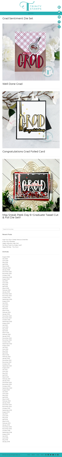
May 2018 (5, 440)
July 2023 (5, 325)
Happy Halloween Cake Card (10, 243)
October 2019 (6, 408)
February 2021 (6, 379)
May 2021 (5, 373)
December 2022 (7, 338)
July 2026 (5, 258)
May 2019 (5, 417)
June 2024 (5, 305)
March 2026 (5, 266)
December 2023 (7, 316)
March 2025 (5, 288)
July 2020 (5, 391)
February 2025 (6, 290)
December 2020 (7, 382)
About (33, 454)
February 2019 (6, 423)
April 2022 (5, 353)
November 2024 (7, 295)
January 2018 (6, 441)
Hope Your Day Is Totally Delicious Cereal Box (15, 239)
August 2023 (6, 323)
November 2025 (7, 273)
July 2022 (5, 347)
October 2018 (6, 430)
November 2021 (6, 362)
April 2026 (5, 264)
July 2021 (5, 369)
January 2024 (6, 314)
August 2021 (5, 367)
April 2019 (5, 419)
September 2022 (7, 343)
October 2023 (6, 319)
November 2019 (7, 406)
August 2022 (6, 345)
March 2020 (5, 399)
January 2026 (6, 270)
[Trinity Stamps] (31, 6)
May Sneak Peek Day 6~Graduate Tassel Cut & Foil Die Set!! (30, 216)
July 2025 (5, 281)
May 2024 (5, 307)
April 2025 (5, 286)
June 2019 (5, 416)
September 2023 (7, 321)
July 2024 (5, 303)
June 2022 (5, 349)
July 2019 (5, 414)
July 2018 (5, 436)
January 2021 (6, 380)
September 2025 (7, 277)
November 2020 (7, 384)
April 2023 (5, 331)
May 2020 (5, 395)
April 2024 (5, 308)
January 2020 (6, 403)
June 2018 (5, 438)
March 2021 (5, 377)
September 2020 (7, 388)
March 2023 (5, 332)
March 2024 (5, 310)
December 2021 (6, 360)
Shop (42, 454)
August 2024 (6, 301)
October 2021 (6, 364)
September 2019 (7, 410)
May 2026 (5, 262)
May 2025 (5, 284)
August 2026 (6, 257)
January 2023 (6, 336)
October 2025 (6, 275)
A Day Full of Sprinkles (8, 241)
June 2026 (5, 260)
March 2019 (5, 421)
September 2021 (7, 366)
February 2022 (6, 356)
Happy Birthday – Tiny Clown (10, 247)
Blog (38, 454)
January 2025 (6, 292)
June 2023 (5, 327)
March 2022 (5, 355)
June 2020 (5, 393)
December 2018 (7, 427)
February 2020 (6, 401)
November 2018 (7, 428)
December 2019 (7, 404)
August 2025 (6, 279)
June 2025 (5, 282)
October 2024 (6, 297)
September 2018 (7, 432)
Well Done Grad (12, 83)
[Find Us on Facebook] (48, 455)
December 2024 (7, 294)
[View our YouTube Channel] (53, 455)
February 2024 (6, 312)
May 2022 (5, 351)
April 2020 (5, 397)
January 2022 (6, 358)
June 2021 (5, 371)
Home (28, 454)
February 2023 (6, 334)
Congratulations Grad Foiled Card (23, 151)
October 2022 (6, 342)
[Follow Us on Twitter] (50, 455)
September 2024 (7, 299)
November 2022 (7, 340)
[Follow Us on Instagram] (55, 455)
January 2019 (6, 425)
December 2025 (7, 271)
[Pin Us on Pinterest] (58, 455)
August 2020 (6, 390)
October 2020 (6, 386)
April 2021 (5, 375)
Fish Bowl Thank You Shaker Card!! (12, 245)
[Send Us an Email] (45, 455)
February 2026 (6, 268)
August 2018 (6, 434)
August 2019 (6, 412)
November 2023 (7, 318)
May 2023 (5, 329)
